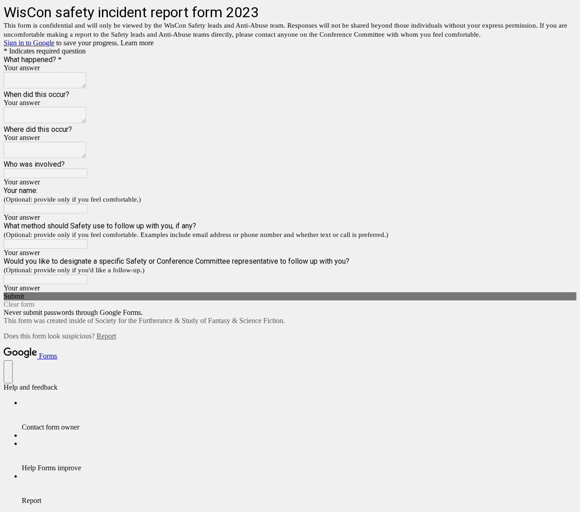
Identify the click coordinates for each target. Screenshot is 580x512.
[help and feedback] (8, 371)
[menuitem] (299, 415)
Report (106, 336)
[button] (290, 296)
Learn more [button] (137, 43)
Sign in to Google (29, 43)
